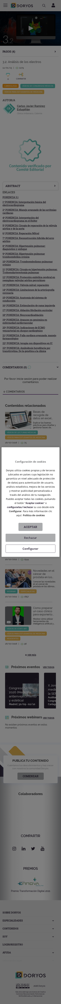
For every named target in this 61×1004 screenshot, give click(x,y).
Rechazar (30, 538)
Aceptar (30, 527)
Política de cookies (34, 515)
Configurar (30, 549)
